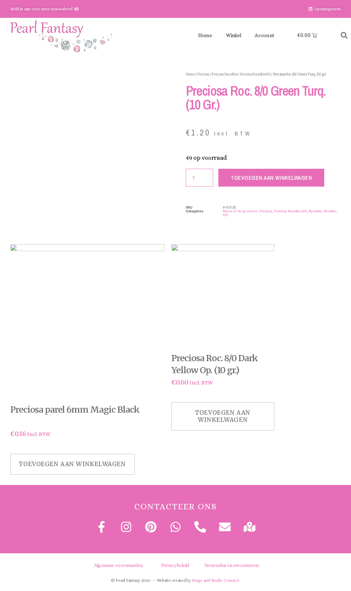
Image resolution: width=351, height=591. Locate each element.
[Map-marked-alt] (249, 527)
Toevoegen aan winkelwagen (271, 177)
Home (205, 35)
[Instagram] (126, 527)
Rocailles (315, 211)
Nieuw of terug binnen (240, 211)
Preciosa (203, 74)
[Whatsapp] (175, 527)
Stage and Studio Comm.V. (216, 580)
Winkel (233, 35)
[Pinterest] (151, 527)
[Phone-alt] (200, 527)
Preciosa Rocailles (224, 74)
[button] (344, 35)
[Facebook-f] (101, 527)
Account (264, 35)
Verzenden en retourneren (231, 565)
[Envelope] (225, 527)
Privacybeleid (175, 565)
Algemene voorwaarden (118, 565)
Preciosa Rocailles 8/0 (255, 74)
